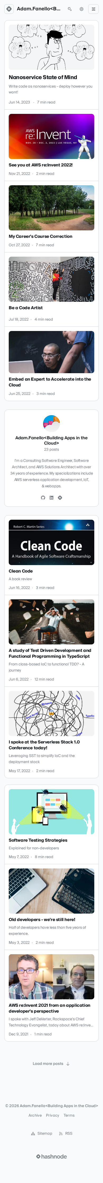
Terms (69, 1115)
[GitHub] (43, 498)
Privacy (52, 1115)
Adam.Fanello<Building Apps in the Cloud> (39, 9)
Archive (35, 1115)
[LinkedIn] (51, 498)
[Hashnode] (60, 498)
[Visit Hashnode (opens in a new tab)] (51, 1156)
